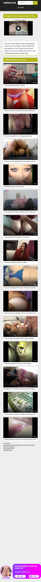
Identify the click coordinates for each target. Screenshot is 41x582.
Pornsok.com (7, 450)
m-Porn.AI (6, 443)
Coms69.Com (9, 3)
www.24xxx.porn (8, 449)
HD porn (20, 8)
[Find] (35, 3)
